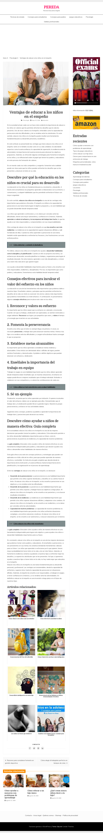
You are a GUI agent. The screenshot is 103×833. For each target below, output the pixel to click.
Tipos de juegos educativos (82, 151)
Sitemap (58, 815)
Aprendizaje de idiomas (81, 177)
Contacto (28, 815)
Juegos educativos (75, 17)
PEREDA (51, 7)
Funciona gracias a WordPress (40, 826)
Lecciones (76, 188)
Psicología (89, 17)
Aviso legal (37, 815)
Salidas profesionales (51, 22)
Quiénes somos (48, 815)
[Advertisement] (51, 39)
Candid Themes (68, 826)
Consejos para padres (58, 17)
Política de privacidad (70, 815)
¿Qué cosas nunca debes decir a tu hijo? (58, 793)
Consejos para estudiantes (37, 17)
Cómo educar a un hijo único (83, 154)
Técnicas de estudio (17, 17)
